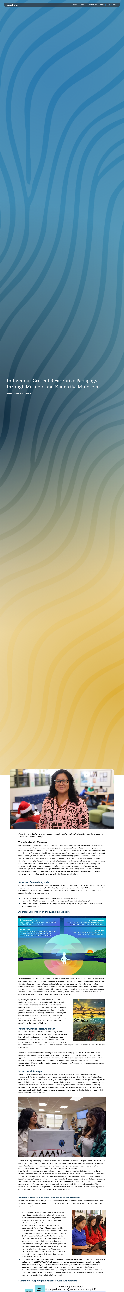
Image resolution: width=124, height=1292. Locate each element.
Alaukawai (12, 4)
